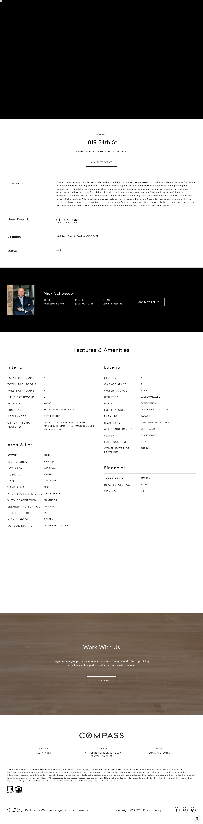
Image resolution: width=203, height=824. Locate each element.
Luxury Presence (78, 810)
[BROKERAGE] (193, 810)
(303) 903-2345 (84, 303)
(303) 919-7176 (44, 753)
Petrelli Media (113, 781)
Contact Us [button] (101, 680)
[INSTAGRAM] (185, 810)
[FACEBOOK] (177, 810)
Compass (86, 769)
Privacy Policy (152, 810)
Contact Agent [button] (101, 162)
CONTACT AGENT (148, 302)
